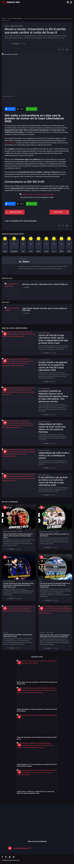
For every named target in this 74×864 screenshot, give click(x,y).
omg (61, 251)
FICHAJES (42, 632)
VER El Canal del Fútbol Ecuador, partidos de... (29, 820)
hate (5, 251)
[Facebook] (2, 857)
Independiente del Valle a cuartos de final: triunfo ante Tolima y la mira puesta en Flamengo (52, 428)
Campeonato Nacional (10, 531)
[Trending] (5, 334)
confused (14, 251)
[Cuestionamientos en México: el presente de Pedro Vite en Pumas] (19, 618)
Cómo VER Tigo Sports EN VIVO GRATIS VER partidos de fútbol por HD (37, 738)
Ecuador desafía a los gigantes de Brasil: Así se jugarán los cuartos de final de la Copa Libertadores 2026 (52, 366)
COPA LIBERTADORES (14, 26)
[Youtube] (9, 857)
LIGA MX (5, 632)
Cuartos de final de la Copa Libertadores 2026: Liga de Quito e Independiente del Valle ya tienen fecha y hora (53, 339)
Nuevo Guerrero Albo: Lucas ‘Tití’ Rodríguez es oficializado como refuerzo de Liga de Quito (54, 636)
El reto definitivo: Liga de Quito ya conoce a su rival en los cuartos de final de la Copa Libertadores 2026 (53, 481)
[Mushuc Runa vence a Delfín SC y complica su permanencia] (55, 517)
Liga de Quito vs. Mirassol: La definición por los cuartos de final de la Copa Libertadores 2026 (35, 792)
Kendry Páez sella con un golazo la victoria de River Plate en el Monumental (37, 683)
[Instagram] (6, 857)
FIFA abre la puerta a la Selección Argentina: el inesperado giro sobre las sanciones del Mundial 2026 (55, 585)
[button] (68, 2)
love (46, 251)
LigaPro (20, 531)
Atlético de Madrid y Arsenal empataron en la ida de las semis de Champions (37, 710)
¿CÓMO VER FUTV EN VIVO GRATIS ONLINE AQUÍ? (47, 821)
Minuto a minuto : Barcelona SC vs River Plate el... (45, 284)
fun (31, 251)
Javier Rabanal (10, 143)
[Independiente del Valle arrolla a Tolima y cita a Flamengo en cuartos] (19, 457)
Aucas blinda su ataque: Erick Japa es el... (65, 821)
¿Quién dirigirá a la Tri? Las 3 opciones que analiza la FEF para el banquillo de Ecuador (37, 765)
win (69, 251)
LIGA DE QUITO (50, 632)
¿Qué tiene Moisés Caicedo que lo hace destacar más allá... (44, 309)
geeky (38, 251)
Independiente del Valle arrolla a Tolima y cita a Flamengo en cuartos (53, 455)
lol (54, 251)
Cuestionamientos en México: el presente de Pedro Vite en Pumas (17, 635)
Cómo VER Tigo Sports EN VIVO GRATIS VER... (10, 820)
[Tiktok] (14, 857)
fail (23, 251)
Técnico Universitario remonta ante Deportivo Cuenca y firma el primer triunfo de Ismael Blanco (18, 536)
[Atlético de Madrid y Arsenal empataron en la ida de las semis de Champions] (37, 697)
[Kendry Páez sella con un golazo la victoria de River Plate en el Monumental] (37, 670)
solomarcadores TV (23, 848)
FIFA (41, 581)
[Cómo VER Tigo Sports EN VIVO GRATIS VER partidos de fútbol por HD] (37, 724)
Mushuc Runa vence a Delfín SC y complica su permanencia (54, 535)
